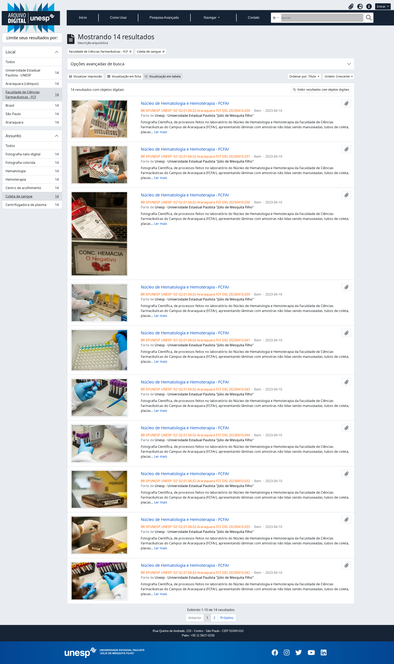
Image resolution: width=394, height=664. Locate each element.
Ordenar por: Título (303, 76)
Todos (10, 62)
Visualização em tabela (164, 76)
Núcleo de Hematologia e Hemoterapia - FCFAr (185, 103)
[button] (350, 6)
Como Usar (118, 17)
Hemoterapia (32, 180)
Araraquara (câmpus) (32, 84)
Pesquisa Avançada (164, 17)
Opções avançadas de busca (97, 64)
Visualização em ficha (126, 76)
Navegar (210, 17)
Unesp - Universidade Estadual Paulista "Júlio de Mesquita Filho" (204, 115)
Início (83, 17)
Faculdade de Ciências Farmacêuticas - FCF (32, 94)
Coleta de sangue (32, 197)
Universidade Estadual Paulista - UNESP (32, 72)
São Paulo (32, 115)
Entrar (381, 6)
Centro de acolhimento (32, 189)
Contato (253, 17)
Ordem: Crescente (337, 76)
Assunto (13, 136)
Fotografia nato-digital (32, 155)
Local (10, 52)
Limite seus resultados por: (32, 37)
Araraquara (32, 123)
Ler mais (160, 132)
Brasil (32, 106)
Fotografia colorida (32, 163)
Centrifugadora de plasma (32, 205)
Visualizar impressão (87, 76)
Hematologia (32, 172)
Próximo (227, 617)
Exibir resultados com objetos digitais (323, 89)
